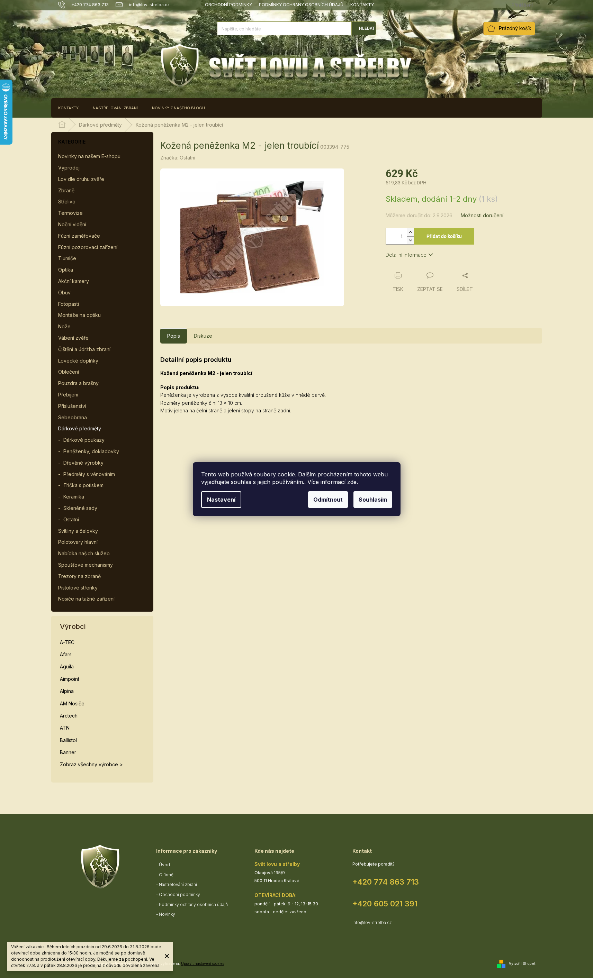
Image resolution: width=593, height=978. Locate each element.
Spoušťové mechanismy (85, 565)
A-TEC (67, 642)
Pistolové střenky (78, 588)
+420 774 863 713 (385, 881)
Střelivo (66, 201)
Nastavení (221, 499)
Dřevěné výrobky (83, 463)
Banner (68, 752)
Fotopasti (68, 304)
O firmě (166, 874)
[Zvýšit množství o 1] (410, 232)
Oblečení (68, 372)
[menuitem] (68, 108)
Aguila (67, 666)
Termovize (70, 213)
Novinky (167, 914)
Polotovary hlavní (78, 542)
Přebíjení (68, 394)
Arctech (69, 716)
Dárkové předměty (79, 428)
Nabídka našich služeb (84, 553)
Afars (66, 654)
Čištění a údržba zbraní (84, 349)
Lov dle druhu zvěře (81, 179)
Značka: (177, 158)
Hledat (367, 28)
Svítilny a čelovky (78, 531)
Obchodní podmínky (228, 4)
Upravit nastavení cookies (202, 963)
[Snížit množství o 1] (410, 240)
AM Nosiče (72, 703)
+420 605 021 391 (384, 903)
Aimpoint (69, 679)
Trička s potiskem (83, 485)
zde (352, 481)
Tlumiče (67, 258)
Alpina (67, 691)
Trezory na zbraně (79, 576)
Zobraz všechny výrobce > (91, 764)
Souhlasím (373, 499)
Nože (64, 326)
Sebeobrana (72, 417)
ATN (65, 728)
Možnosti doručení (482, 215)
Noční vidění (72, 224)
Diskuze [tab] (203, 336)
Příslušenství (72, 406)
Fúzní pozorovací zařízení (87, 247)
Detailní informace (406, 255)
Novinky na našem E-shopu (89, 156)
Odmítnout (328, 499)
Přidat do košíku (444, 236)
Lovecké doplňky (78, 361)
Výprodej (69, 168)
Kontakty (362, 4)
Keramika (73, 497)
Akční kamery (73, 281)
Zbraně (66, 190)
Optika (65, 270)
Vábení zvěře (73, 338)
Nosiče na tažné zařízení (86, 599)
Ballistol (68, 740)
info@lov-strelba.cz (372, 922)
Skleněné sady (80, 508)
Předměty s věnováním (89, 474)
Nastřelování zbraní (178, 884)
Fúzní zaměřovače (79, 236)
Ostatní (71, 519)
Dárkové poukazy (84, 440)
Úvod (164, 864)
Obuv (64, 292)
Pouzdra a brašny (78, 383)
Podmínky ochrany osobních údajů (301, 4)
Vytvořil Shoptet (522, 963)
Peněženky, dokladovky (91, 451)
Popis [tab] (173, 336)
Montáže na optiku (79, 315)
